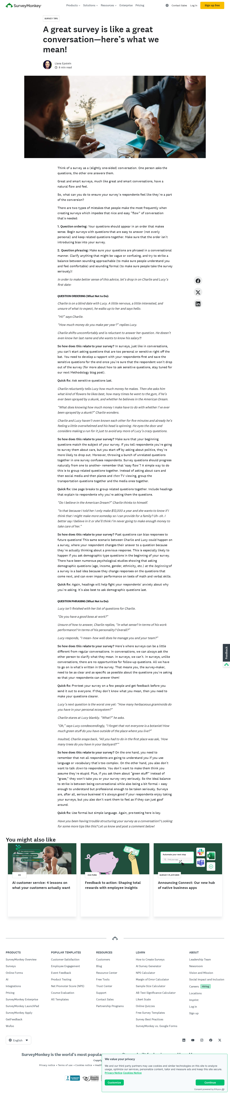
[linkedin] (198, 303)
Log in (193, 5)
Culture (92, 875)
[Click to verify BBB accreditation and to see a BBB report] (72, 1080)
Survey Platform (169, 875)
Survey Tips (51, 18)
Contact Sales (179, 5)
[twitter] (198, 292)
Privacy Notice (113, 1072)
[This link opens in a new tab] (183, 1040)
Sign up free (212, 5)
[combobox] (18, 1040)
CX (19, 875)
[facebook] (198, 280)
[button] (226, 656)
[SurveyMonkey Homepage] (24, 6)
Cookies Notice (132, 1072)
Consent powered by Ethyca (207, 1089)
